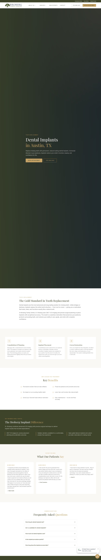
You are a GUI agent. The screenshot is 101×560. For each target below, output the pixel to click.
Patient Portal (93, 1)
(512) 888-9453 (76, 5)
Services (42, 5)
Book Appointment (89, 5)
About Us (31, 5)
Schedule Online (78, 1)
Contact (62, 5)
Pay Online (86, 1)
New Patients (53, 5)
